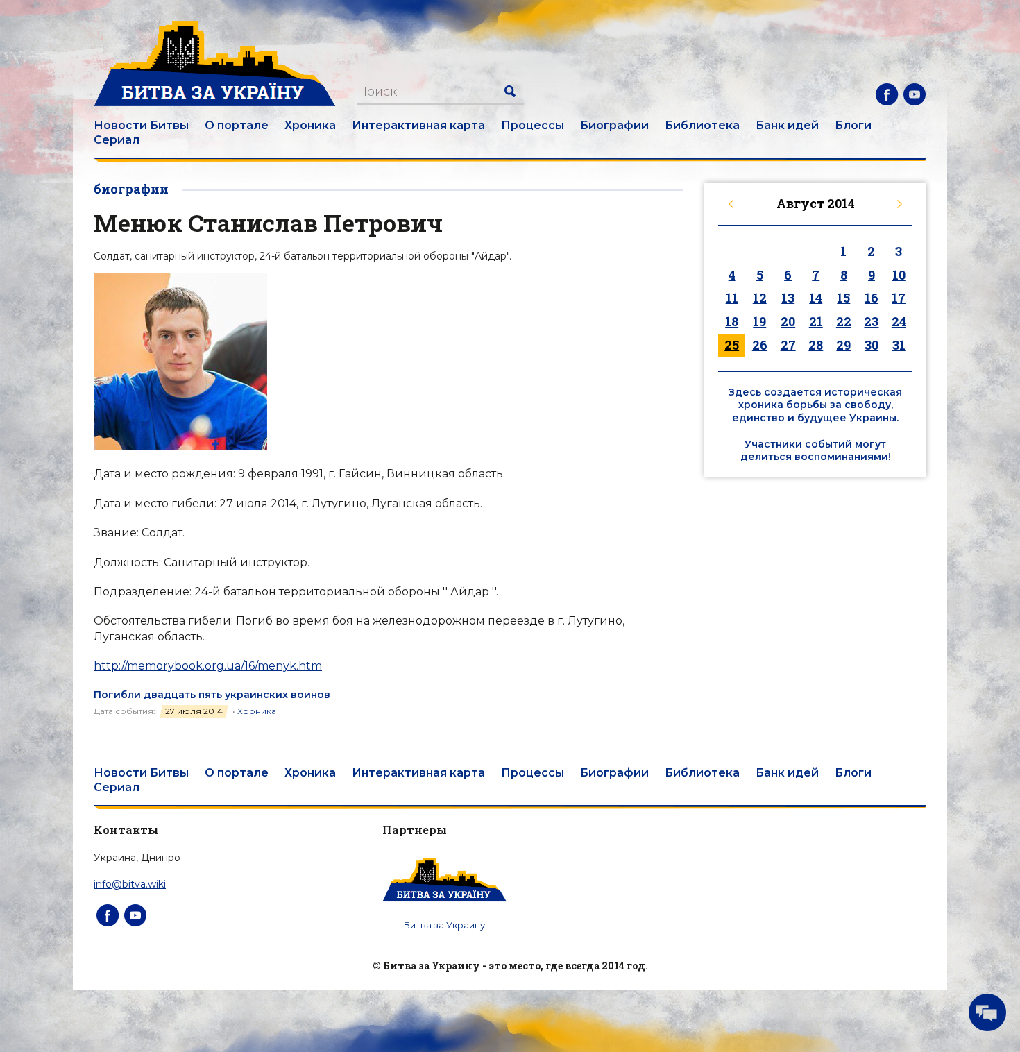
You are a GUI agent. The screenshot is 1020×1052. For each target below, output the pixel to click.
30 (871, 345)
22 (843, 321)
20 (788, 321)
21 (816, 321)
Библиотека (702, 125)
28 (815, 345)
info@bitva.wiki (130, 884)
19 (759, 321)
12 (760, 297)
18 (731, 321)
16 (871, 297)
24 (899, 321)
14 (815, 297)
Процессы (532, 125)
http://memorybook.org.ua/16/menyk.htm (208, 665)
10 (899, 274)
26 (759, 345)
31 (899, 345)
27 (788, 345)
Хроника (310, 125)
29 (843, 345)
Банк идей (787, 125)
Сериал (116, 139)
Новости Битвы (141, 125)
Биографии (614, 125)
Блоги (853, 125)
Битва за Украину (444, 925)
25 (731, 345)
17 (899, 297)
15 (843, 297)
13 (787, 297)
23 (871, 321)
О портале (237, 125)
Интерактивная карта (418, 125)
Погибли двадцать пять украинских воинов (212, 694)
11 (732, 297)
